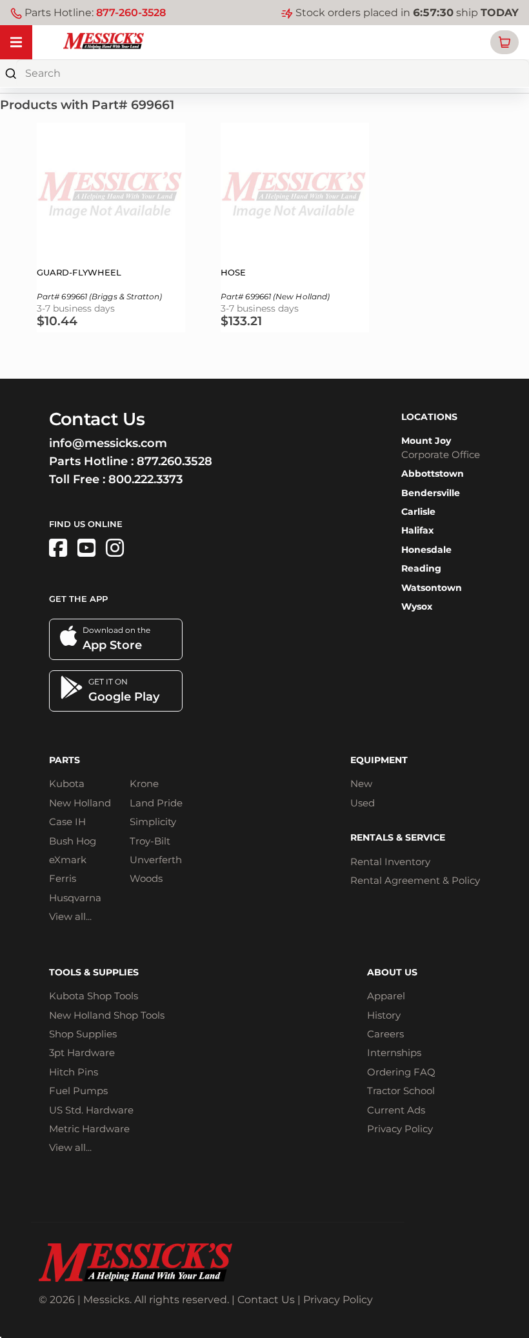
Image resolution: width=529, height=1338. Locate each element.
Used (362, 803)
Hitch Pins (73, 1072)
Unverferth (156, 860)
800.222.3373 (145, 479)
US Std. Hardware (91, 1110)
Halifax (417, 530)
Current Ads (396, 1110)
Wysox (416, 606)
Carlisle (418, 511)
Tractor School (401, 1090)
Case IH (67, 821)
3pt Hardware (82, 1052)
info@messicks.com (108, 443)
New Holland (80, 803)
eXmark (67, 860)
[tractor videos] (86, 548)
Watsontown (431, 588)
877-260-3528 (131, 12)
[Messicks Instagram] (115, 548)
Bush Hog (72, 841)
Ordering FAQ (401, 1072)
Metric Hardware (89, 1129)
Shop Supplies (83, 1034)
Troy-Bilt (150, 841)
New (361, 783)
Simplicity (153, 821)
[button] (504, 42)
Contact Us (266, 1299)
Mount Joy (426, 440)
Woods (146, 878)
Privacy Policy (400, 1129)
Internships (394, 1052)
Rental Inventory (390, 861)
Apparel (386, 996)
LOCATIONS (429, 417)
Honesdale (426, 549)
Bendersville (430, 493)
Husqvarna (75, 898)
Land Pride (156, 803)
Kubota (67, 783)
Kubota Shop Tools (93, 996)
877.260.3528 (174, 461)
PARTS (64, 760)
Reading (421, 568)
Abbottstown (432, 473)
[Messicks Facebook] (58, 548)
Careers (385, 1034)
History (384, 1015)
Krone (144, 783)
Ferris (62, 878)
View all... (70, 916)
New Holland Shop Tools (107, 1015)
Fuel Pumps (78, 1090)
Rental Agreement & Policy (415, 880)
